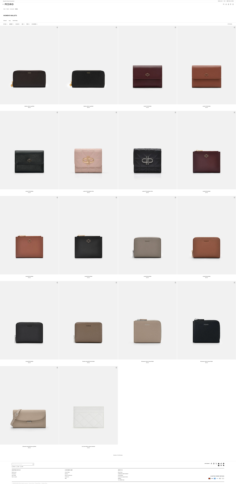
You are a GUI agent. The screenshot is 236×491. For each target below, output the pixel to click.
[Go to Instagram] (213, 463)
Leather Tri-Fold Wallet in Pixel (88, 191)
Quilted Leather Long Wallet (29, 106)
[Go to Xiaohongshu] (218, 465)
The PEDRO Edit (121, 479)
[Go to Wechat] (223, 465)
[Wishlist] (230, 4)
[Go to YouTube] (218, 463)
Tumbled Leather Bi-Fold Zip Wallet (88, 361)
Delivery (66, 473)
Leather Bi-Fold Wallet (206, 191)
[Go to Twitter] (216, 463)
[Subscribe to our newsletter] (33, 464)
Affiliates (119, 478)
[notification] (226, 4)
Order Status (67, 472)
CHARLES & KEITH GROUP (123, 473)
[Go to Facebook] (211, 463)
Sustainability (120, 475)
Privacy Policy (37, 483)
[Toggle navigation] (3, 4)
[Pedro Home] (9, 4)
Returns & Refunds (68, 475)
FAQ (65, 478)
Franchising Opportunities (123, 476)
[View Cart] (233, 4)
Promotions (14, 473)
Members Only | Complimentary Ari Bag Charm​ (11, 1)
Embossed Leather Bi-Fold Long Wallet (29, 446)
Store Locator (14, 476)
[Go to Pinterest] (223, 463)
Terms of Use (31, 483)
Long (10, 20)
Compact (5, 20)
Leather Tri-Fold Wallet (147, 106)
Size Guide (14, 475)
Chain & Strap (15, 20)
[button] (219, 1)
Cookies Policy (44, 483)
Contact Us (67, 476)
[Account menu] (228, 4)
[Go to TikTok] (221, 463)
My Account (14, 472)
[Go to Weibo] (221, 465)
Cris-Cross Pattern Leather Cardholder (88, 446)
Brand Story (120, 472)
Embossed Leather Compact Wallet (147, 361)
